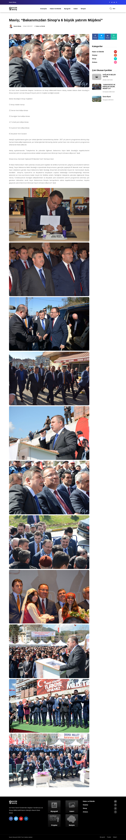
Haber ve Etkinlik (55, 9)
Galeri (76, 9)
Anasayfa (43, 9)
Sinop (104, 59)
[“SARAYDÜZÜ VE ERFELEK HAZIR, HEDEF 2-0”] (96, 87)
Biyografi (67, 9)
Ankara (104, 62)
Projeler (109, 837)
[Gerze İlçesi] (96, 99)
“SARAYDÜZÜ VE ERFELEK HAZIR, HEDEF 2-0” (109, 86)
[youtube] (114, 2)
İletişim (83, 9)
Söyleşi (104, 55)
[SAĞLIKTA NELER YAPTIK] (96, 77)
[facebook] (109, 2)
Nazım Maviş (17, 26)
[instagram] (116, 2)
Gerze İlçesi (107, 96)
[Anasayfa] (13, 8)
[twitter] (112, 2)
